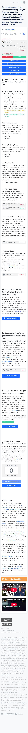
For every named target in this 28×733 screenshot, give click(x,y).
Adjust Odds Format (13, 134)
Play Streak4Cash (11, 481)
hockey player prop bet (13, 509)
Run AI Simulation (10, 318)
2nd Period (11, 34)
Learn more (11, 266)
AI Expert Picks (10, 426)
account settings (7, 361)
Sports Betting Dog (7, 556)
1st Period (6, 34)
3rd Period (15, 34)
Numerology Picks (11, 376)
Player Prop (24, 34)
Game (2, 33)
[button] (24, 2)
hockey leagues (11, 540)
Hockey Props (10, 30)
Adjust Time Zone (19, 108)
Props (20, 33)
